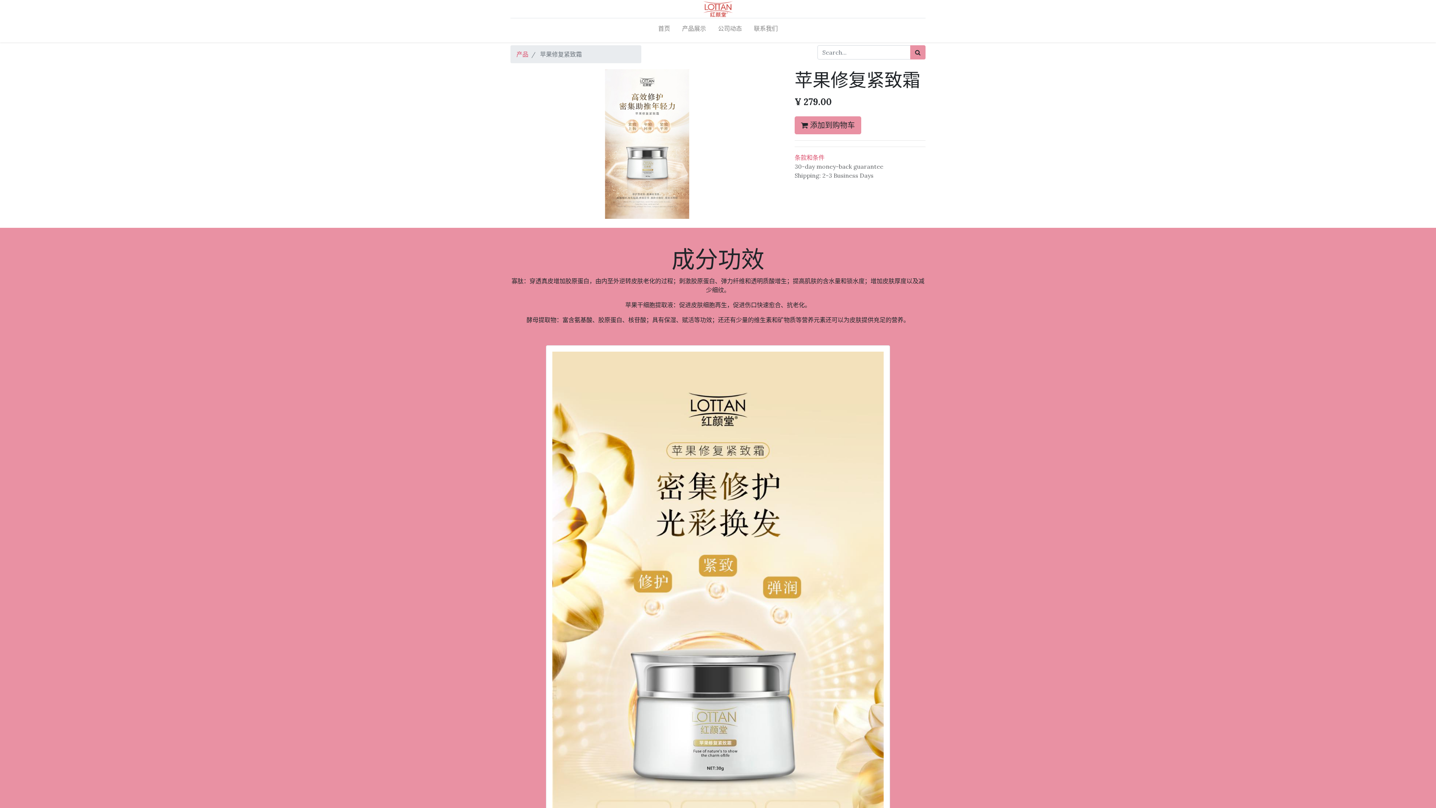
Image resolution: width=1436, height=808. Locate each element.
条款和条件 (810, 157)
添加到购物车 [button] (831, 125)
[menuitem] (664, 30)
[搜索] (918, 52)
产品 (522, 54)
